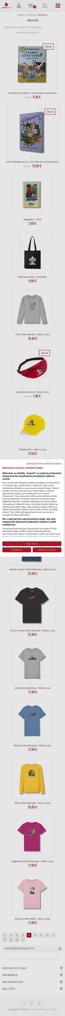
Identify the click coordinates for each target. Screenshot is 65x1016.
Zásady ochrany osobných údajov (43, 463)
